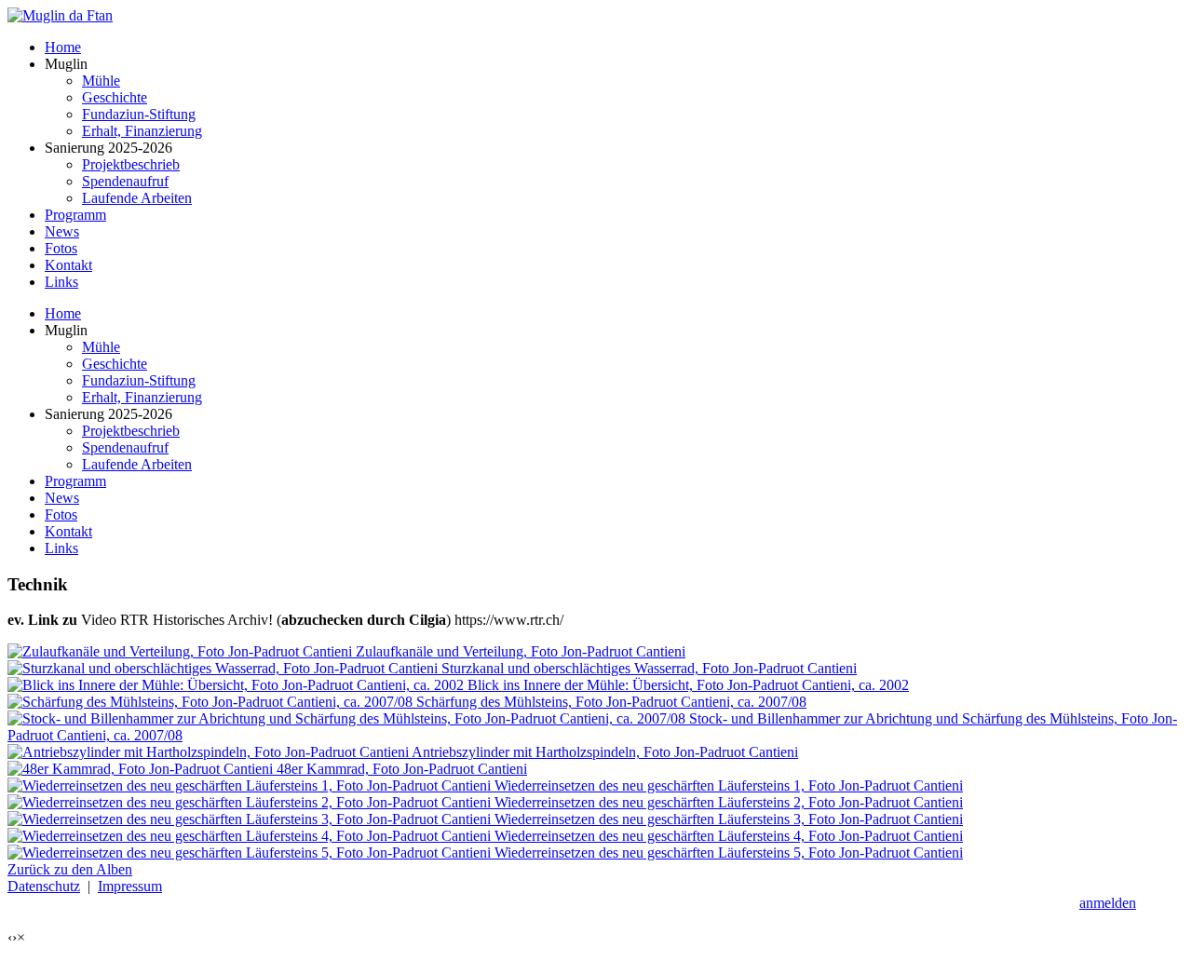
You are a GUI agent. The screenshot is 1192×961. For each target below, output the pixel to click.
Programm (75, 481)
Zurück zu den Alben (69, 869)
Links (61, 548)
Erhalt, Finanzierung (142, 397)
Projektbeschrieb (131, 431)
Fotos (61, 514)
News (62, 498)
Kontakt (68, 531)
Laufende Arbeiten (137, 464)
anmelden (1107, 903)
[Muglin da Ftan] (60, 15)
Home (63, 313)
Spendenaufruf (125, 447)
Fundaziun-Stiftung (139, 380)
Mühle (101, 347)
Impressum (130, 886)
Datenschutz (43, 886)
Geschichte (114, 364)
